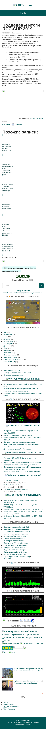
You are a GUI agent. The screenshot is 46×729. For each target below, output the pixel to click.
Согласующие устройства (13, 359)
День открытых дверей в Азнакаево (17, 449)
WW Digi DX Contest (11, 485)
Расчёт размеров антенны (14, 541)
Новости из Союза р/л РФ (26, 452)
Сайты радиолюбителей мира (15, 552)
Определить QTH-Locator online (16, 543)
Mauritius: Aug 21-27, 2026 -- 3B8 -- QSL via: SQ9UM (24, 509)
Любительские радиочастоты (15, 554)
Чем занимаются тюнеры (13, 375)
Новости (7, 350)
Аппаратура (8, 341)
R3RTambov (20, 720)
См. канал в (6, 124)
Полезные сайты (10, 355)
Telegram (18, 124)
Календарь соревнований (26, 475)
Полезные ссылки (10, 357)
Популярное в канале (12, 370)
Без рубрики (8, 344)
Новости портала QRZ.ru (26, 425)
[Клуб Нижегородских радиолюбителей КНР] (12, 652)
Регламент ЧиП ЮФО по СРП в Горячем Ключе (22, 471)
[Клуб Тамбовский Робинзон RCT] (5, 652)
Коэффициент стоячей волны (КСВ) (17, 373)
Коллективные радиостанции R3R (17, 532)
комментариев (11, 707)
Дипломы (7, 346)
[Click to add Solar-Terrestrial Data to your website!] (23, 413)
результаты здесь (36, 118)
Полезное (7, 353)
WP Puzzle (27, 725)
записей (9, 704)
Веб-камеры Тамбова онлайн (15, 536)
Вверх (4, 121)
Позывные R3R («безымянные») (16, 529)
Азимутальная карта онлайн (14, 547)
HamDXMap (8, 559)
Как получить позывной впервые (16, 534)
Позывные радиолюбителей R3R (16, 527)
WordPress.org (9, 709)
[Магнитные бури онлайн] (23, 577)
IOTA (5, 337)
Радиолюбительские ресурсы (15, 550)
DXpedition (8, 334)
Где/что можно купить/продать (15, 538)
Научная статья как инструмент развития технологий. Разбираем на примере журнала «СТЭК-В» (21, 444)
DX (5, 332)
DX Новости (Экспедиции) (26, 495)
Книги (6, 348)
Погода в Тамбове (23, 291)
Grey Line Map (24, 556)
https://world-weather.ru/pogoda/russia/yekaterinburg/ (23, 293)
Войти (6, 702)
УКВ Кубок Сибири (11, 481)
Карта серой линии (11, 556)
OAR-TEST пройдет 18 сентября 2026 (18, 435)
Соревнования (17, 33)
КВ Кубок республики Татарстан (16, 489)
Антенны (7, 339)
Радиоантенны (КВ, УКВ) (26, 379)
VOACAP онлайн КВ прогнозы (15, 545)
